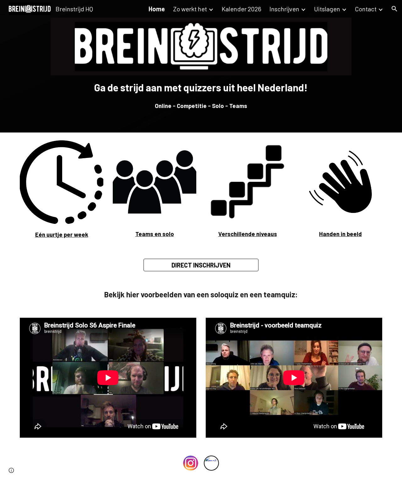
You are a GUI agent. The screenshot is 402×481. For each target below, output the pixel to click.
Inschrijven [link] (284, 9)
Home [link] (157, 9)
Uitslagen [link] (327, 9)
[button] (394, 8)
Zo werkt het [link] (190, 9)
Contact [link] (366, 9)
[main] (201, 95)
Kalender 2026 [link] (241, 9)
